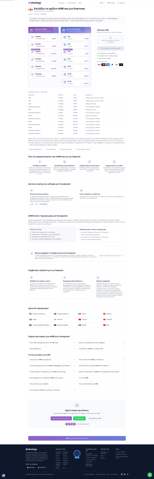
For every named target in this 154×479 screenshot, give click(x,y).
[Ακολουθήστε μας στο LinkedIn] (122, 474)
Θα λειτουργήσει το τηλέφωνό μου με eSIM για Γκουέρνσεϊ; (48, 372)
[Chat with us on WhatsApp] (150, 475)
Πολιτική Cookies (100, 474)
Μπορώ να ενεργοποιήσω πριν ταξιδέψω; (92, 342)
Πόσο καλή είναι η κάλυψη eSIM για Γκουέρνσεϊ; (94, 365)
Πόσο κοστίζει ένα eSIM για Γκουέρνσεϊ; (91, 359)
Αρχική (30, 14)
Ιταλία (57, 458)
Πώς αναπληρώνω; (35, 348)
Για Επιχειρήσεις (71, 3)
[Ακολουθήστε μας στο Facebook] (124, 474)
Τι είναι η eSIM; (83, 378)
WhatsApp (80, 418)
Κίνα (64, 468)
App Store (32, 467)
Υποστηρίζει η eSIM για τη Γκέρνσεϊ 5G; (91, 348)
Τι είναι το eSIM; (120, 452)
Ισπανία (65, 455)
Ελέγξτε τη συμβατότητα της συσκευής (110, 255)
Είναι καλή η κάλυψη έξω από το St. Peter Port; (44, 342)
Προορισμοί (62, 3)
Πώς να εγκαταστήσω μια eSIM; (88, 384)
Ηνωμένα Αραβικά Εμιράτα (58, 464)
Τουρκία (58, 460)
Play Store (43, 467)
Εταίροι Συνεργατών (91, 457)
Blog (80, 3)
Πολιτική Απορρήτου (89, 474)
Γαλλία (57, 455)
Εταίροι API (89, 462)
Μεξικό (58, 468)
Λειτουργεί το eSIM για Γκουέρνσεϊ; (40, 359)
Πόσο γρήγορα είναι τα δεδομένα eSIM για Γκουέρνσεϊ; (46, 378)
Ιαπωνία (65, 458)
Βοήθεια (103, 458)
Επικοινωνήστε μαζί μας (62, 418)
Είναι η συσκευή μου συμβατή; (39, 384)
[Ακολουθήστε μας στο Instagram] (127, 474)
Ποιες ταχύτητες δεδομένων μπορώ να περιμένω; (45, 390)
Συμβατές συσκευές (121, 454)
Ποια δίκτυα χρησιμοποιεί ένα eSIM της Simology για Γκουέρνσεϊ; (50, 365)
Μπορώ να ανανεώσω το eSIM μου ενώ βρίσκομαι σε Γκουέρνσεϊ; (99, 372)
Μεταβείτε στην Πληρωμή (111, 48)
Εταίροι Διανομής (90, 459)
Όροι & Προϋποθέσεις (112, 474)
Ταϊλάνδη (65, 460)
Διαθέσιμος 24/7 (96, 418)
